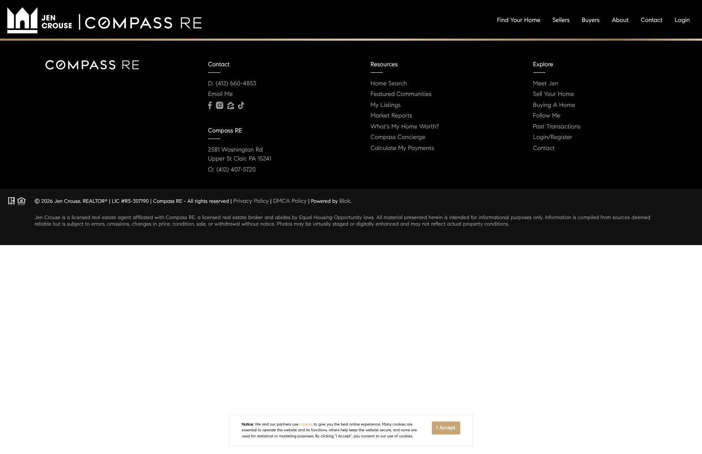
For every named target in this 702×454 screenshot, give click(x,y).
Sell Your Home (553, 94)
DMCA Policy (290, 200)
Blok (345, 200)
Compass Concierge (397, 137)
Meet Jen (545, 83)
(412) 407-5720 (236, 170)
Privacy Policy (251, 200)
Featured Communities (400, 94)
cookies (305, 424)
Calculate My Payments (402, 148)
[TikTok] (241, 105)
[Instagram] (219, 105)
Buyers (591, 20)
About (620, 20)
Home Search (388, 83)
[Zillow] (230, 105)
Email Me (220, 94)
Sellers (561, 20)
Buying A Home (554, 105)
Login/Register (552, 137)
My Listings (385, 105)
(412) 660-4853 (236, 83)
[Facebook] (210, 105)
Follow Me (546, 115)
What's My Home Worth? (404, 126)
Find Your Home (518, 20)
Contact (651, 20)
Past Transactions (557, 126)
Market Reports (391, 115)
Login (682, 20)
